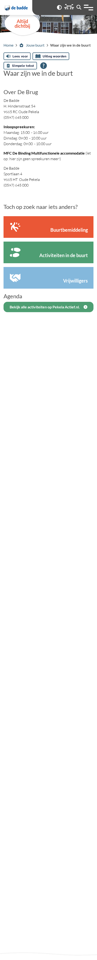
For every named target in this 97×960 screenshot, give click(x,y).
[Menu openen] (88, 7)
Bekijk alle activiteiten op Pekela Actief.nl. (45, 307)
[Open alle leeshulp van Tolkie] (43, 65)
